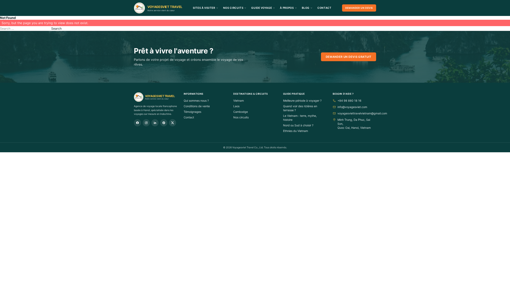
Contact (324, 7)
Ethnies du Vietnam (295, 131)
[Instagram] (146, 122)
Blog (306, 7)
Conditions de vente (197, 106)
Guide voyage (261, 7)
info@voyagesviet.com (352, 107)
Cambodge (240, 111)
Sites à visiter (204, 7)
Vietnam (238, 100)
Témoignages (192, 111)
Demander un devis (359, 7)
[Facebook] (137, 122)
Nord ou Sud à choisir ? (298, 125)
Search (56, 28)
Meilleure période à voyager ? (302, 100)
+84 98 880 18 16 (349, 100)
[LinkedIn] (155, 122)
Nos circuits (241, 117)
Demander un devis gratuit (349, 56)
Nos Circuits (233, 7)
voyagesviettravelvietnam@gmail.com (362, 113)
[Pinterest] (163, 122)
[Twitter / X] (172, 122)
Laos (236, 106)
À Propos (287, 7)
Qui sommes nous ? (196, 100)
